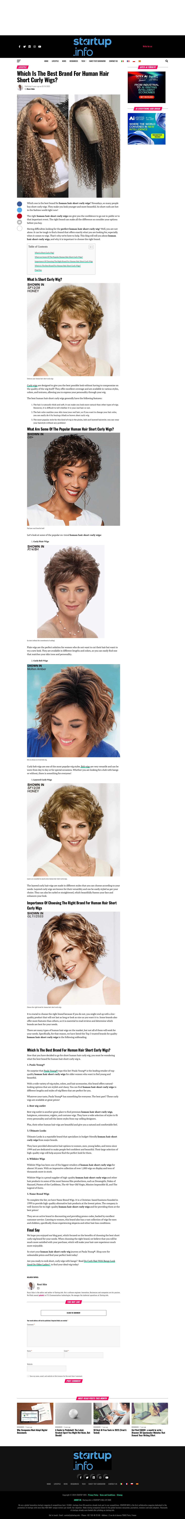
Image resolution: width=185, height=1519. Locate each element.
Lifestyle (55, 61)
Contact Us (113, 61)
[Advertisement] (92, 17)
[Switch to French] (128, 61)
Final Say (38, 270)
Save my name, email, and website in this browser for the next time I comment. (56, 1376)
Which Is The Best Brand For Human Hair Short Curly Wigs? (58, 265)
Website (29, 1364)
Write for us (147, 46)
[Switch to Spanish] (139, 61)
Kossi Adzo (31, 89)
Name (29, 1351)
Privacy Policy (93, 1495)
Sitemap (119, 1495)
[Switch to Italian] (122, 61)
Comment (31, 1324)
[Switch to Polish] (134, 61)
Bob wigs (85, 766)
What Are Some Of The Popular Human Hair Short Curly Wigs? (59, 257)
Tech (83, 61)
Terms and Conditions (108, 1495)
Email (66, 1351)
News (64, 61)
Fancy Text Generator (97, 61)
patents (41, 1295)
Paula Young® (51, 1070)
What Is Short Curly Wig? (44, 252)
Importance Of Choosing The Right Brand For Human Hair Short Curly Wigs (64, 261)
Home (46, 61)
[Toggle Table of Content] (90, 247)
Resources (74, 61)
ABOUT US (78, 1500)
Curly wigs (32, 385)
